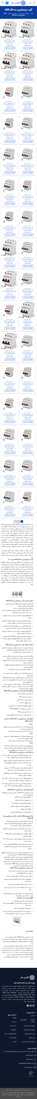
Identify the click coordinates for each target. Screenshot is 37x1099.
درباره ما (14, 1022)
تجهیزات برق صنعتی (23, 13)
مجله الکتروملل (17, 1090)
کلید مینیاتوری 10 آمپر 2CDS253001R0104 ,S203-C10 (9, 104)
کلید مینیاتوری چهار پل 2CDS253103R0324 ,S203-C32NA (9, 509)
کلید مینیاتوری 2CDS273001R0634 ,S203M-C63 (27, 322)
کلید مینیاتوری (12, 13)
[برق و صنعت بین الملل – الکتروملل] (18, 3)
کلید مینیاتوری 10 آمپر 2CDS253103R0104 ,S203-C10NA (27, 104)
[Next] (15, 521)
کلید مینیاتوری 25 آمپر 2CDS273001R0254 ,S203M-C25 (9, 260)
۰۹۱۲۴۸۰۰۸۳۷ (30, 1059)
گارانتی (14, 1042)
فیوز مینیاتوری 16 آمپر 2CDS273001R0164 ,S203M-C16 (27, 42)
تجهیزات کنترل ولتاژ (29, 1026)
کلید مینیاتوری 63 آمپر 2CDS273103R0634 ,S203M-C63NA (27, 478)
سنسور (33, 1016)
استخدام (11, 1090)
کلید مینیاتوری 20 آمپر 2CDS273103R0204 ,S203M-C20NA (27, 229)
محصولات (13, 1030)
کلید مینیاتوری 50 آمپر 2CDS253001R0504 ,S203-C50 (9, 384)
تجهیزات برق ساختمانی (28, 1042)
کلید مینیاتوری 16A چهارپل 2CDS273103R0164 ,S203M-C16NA (9, 166)
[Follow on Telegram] (28, 1006)
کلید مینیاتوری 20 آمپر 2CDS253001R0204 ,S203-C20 (27, 198)
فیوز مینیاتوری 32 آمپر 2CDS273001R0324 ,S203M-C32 (9, 73)
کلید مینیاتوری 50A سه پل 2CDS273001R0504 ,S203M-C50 (9, 416)
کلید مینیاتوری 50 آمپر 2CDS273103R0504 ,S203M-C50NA (27, 416)
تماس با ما (13, 1026)
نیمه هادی (32, 1038)
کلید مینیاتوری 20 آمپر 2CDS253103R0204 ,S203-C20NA (9, 198)
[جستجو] (34, 3)
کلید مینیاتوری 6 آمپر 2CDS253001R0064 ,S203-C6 (27, 447)
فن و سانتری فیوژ (30, 1034)
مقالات (14, 1018)
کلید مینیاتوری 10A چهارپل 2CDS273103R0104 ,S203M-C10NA (27, 135)
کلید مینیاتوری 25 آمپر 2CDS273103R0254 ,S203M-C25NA (27, 291)
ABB (10, 553)
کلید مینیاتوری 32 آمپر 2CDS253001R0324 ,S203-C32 (9, 322)
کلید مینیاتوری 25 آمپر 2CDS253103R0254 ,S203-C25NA (27, 260)
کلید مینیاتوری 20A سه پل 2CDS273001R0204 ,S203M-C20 (9, 229)
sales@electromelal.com (26, 1063)
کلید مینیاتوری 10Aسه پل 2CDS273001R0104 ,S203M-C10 (9, 135)
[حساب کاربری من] (7, 3)
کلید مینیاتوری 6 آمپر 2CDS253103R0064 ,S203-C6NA (9, 447)
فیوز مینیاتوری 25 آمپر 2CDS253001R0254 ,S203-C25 (9, 42)
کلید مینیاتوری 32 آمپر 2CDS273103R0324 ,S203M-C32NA (27, 353)
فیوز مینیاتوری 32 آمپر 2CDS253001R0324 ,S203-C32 (27, 73)
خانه (32, 13)
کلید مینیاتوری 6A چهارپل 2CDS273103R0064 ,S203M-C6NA (9, 478)
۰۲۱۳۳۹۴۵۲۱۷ (30, 1055)
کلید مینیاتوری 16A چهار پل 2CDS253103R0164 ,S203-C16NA (27, 166)
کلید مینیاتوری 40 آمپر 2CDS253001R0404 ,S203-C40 (9, 353)
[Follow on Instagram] (33, 1006)
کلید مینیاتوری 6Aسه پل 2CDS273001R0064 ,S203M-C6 (27, 509)
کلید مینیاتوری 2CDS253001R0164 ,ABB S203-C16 (9, 291)
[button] (30, 3)
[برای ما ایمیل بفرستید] (31, 1006)
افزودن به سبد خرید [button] (28, 48)
